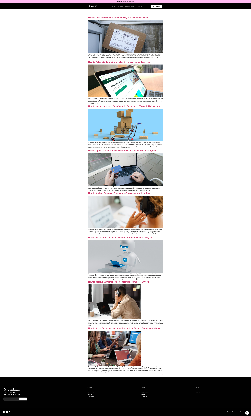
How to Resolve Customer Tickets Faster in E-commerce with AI (118, 282)
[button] (114, 6)
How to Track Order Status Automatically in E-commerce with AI (118, 18)
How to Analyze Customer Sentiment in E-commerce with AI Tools (119, 193)
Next (161, 374)
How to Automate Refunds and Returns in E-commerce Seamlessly (119, 62)
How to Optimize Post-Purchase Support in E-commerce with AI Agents (122, 151)
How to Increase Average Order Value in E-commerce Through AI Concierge (124, 106)
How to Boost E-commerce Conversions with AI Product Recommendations (124, 328)
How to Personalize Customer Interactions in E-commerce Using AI (120, 238)
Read (118, 1)
